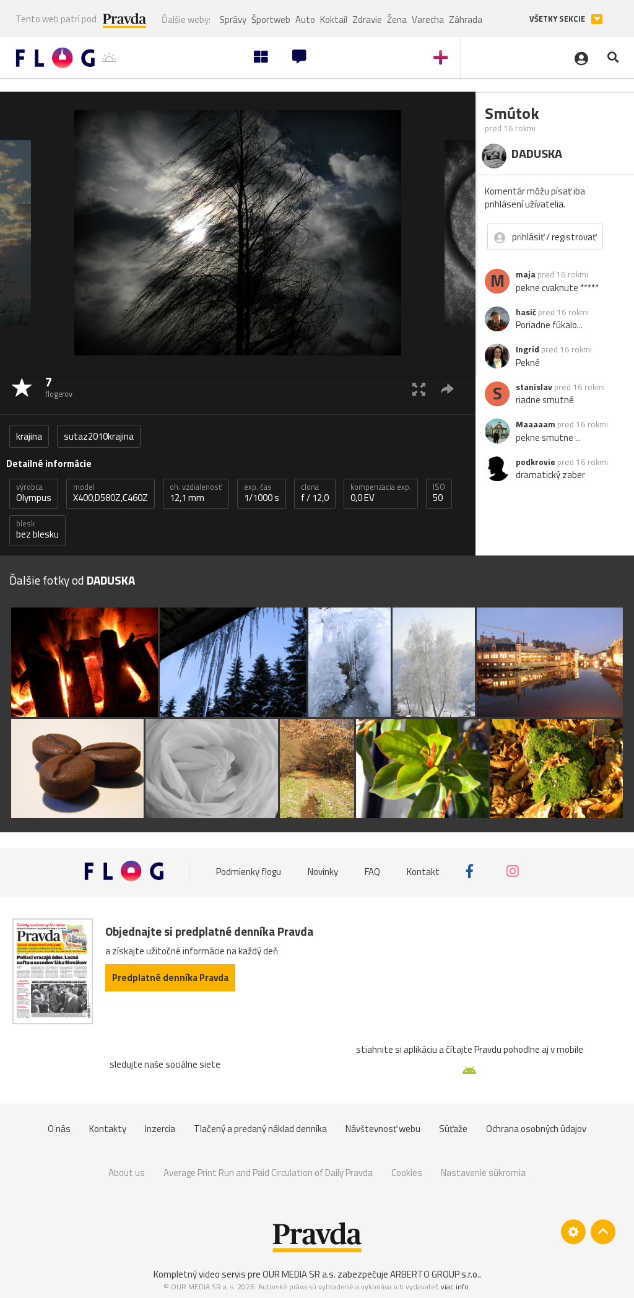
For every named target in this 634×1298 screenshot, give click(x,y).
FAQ (372, 871)
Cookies (406, 1172)
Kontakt (423, 871)
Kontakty (107, 1128)
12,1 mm (196, 493)
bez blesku (37, 529)
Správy (232, 19)
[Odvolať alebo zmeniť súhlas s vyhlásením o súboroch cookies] (573, 1231)
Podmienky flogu (248, 871)
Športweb (270, 19)
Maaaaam (535, 424)
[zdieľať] (447, 388)
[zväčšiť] (418, 388)
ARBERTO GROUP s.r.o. (434, 1274)
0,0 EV (380, 493)
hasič (526, 312)
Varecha (428, 19)
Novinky (323, 871)
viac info (455, 1286)
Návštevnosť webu (382, 1128)
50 (439, 493)
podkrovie (535, 462)
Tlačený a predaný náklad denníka (260, 1128)
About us (126, 1172)
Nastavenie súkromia (483, 1172)
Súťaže (453, 1128)
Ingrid (527, 349)
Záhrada (465, 19)
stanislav (534, 387)
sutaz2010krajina (99, 436)
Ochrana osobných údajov (536, 1128)
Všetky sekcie (558, 19)
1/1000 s (261, 493)
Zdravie (367, 19)
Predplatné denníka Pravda (170, 977)
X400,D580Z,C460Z (110, 493)
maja (526, 274)
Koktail (333, 19)
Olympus (33, 493)
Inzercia (160, 1128)
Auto (305, 19)
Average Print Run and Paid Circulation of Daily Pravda (268, 1172)
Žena (397, 19)
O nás (59, 1128)
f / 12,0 (315, 493)
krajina (29, 436)
